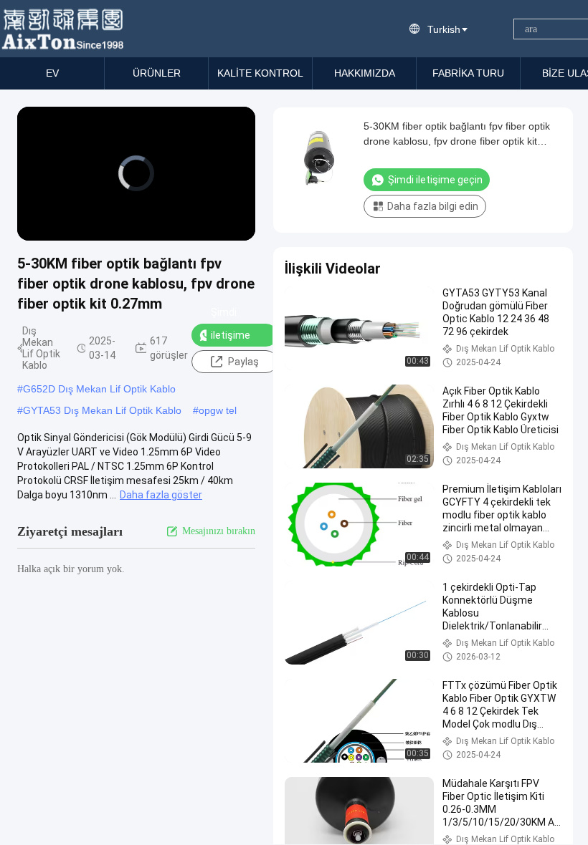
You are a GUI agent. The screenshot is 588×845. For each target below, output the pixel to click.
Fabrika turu (468, 73)
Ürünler (157, 73)
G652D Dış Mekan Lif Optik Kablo (99, 389)
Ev (52, 73)
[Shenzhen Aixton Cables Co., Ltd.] (64, 28)
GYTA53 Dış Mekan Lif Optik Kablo (102, 410)
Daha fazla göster (161, 495)
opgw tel (218, 410)
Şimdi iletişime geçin (230, 335)
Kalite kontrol (260, 73)
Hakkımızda (364, 73)
